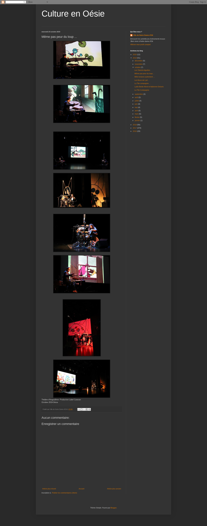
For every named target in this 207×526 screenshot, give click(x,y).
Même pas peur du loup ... (144, 74)
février (137, 117)
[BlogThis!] (81, 409)
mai (136, 107)
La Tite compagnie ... (142, 83)
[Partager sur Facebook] (86, 409)
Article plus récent (49, 489)
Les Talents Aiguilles (142, 70)
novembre (139, 64)
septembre (139, 94)
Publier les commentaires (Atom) (64, 493)
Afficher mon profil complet (140, 45)
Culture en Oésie (73, 13)
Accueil (81, 489)
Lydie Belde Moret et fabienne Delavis (149, 87)
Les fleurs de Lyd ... (141, 80)
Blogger (113, 508)
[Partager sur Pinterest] (89, 409)
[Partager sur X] (84, 409)
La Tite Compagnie (141, 90)
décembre (139, 61)
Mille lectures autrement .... (144, 77)
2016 (135, 131)
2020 (135, 55)
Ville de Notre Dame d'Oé (143, 35)
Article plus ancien (114, 489)
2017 (135, 128)
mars (137, 114)
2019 (135, 58)
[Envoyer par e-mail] (78, 409)
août (137, 97)
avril (136, 111)
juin (136, 104)
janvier (137, 121)
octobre (138, 67)
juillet (137, 101)
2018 (135, 125)
